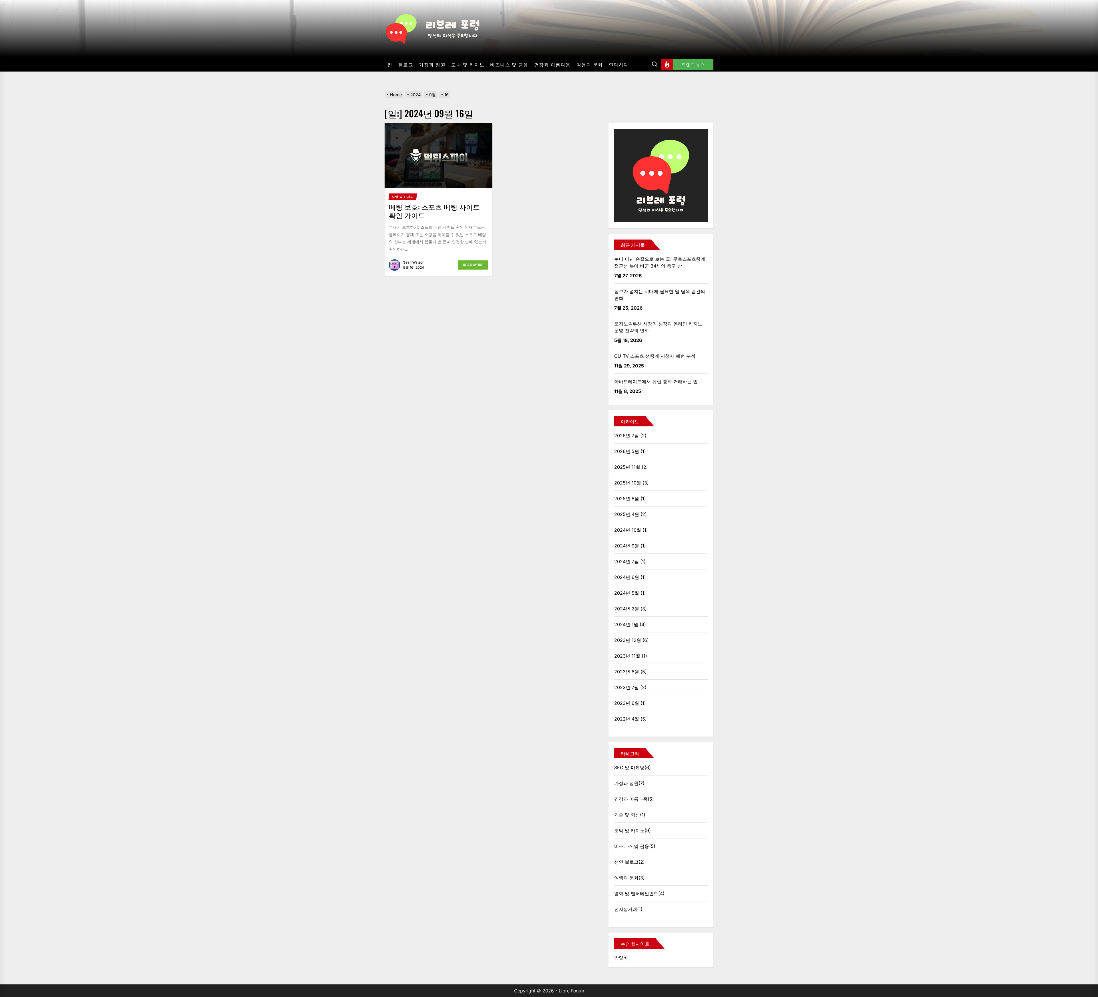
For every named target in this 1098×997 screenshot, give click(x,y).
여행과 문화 (589, 64)
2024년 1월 (626, 624)
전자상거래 (625, 909)
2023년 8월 (626, 671)
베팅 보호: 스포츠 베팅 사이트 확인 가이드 (434, 210)
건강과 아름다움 (552, 64)
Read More (473, 265)
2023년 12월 (627, 640)
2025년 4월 (626, 514)
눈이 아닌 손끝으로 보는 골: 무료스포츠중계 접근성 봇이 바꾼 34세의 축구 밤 (659, 262)
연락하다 (619, 64)
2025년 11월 (627, 467)
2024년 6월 (626, 577)
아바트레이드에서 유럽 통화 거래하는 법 (656, 381)
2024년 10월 (627, 530)
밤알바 (621, 958)
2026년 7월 (626, 435)
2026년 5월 (626, 451)
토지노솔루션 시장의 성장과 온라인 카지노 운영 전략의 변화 (658, 327)
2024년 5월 (626, 593)
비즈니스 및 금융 (509, 64)
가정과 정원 (432, 64)
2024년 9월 (626, 546)
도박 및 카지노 (467, 64)
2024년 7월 (626, 561)
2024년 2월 (626, 609)
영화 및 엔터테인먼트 (636, 893)
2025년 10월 (627, 483)
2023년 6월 (626, 703)
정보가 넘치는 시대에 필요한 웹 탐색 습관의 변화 (659, 294)
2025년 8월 (626, 498)
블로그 (405, 64)
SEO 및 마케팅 (629, 767)
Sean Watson (413, 262)
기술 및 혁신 (627, 815)
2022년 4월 (626, 719)
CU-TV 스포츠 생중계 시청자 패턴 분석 (654, 356)
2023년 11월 (627, 656)
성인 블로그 (626, 862)
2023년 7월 (626, 687)
